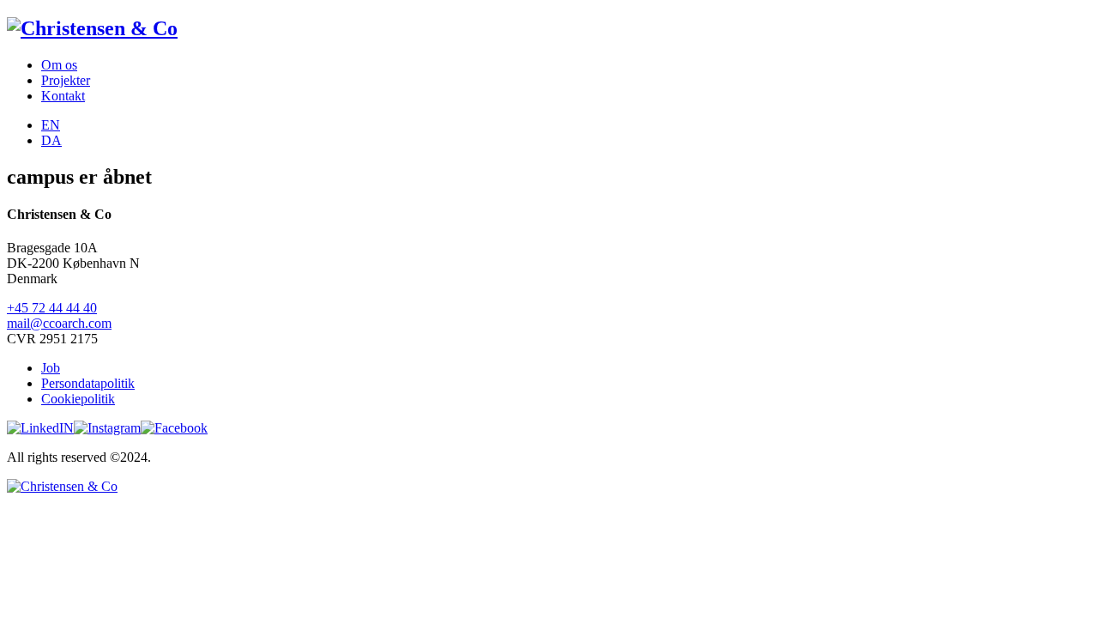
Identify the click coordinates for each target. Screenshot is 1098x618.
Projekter (65, 80)
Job (50, 367)
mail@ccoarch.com (59, 323)
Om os (59, 65)
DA (51, 140)
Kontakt (63, 95)
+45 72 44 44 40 (52, 307)
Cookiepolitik (78, 398)
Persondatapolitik (88, 383)
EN (50, 125)
